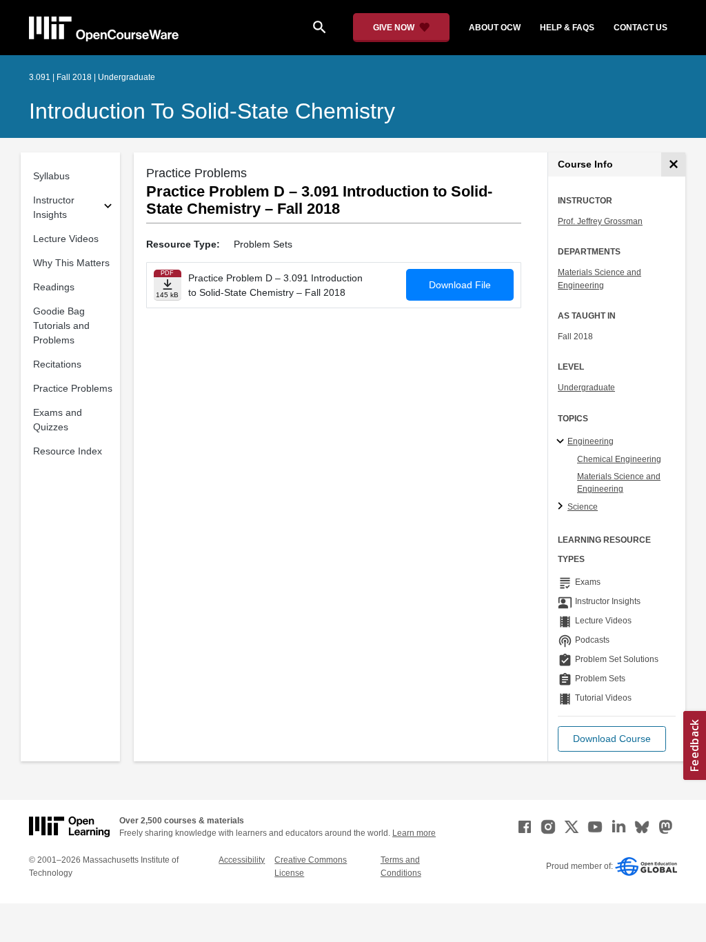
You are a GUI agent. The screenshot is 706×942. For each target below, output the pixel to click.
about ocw (495, 27)
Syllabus (51, 175)
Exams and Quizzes (57, 419)
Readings (53, 286)
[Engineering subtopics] (562, 442)
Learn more (414, 833)
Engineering (590, 441)
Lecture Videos (66, 238)
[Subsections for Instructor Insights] (108, 208)
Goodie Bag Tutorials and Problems (61, 325)
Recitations (57, 364)
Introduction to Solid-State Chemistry (212, 111)
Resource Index (67, 451)
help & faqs (567, 27)
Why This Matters (71, 262)
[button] (612, 739)
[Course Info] (673, 164)
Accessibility (242, 860)
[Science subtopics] (562, 507)
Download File (460, 284)
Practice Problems (72, 388)
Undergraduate (586, 387)
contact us (640, 27)
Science (582, 507)
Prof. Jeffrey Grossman (600, 221)
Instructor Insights (53, 207)
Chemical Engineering (619, 459)
